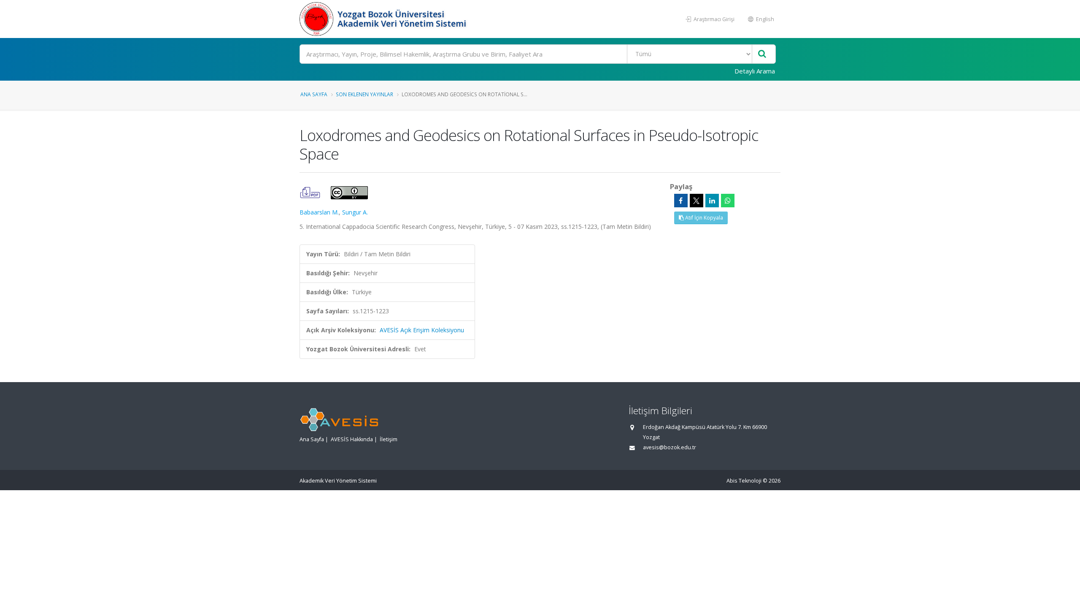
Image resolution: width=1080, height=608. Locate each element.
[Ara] (762, 54)
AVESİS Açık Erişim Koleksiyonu (422, 330)
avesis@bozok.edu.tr (669, 447)
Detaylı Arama (754, 71)
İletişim (388, 439)
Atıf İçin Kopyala (703, 217)
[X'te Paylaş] (696, 200)
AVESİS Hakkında (352, 439)
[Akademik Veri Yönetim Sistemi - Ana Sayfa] (317, 19)
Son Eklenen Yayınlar (364, 94)
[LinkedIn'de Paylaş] (712, 200)
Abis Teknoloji (743, 480)
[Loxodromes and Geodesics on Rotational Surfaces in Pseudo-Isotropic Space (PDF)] (311, 192)
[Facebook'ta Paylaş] (681, 200)
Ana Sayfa (313, 94)
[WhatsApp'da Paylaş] (727, 200)
